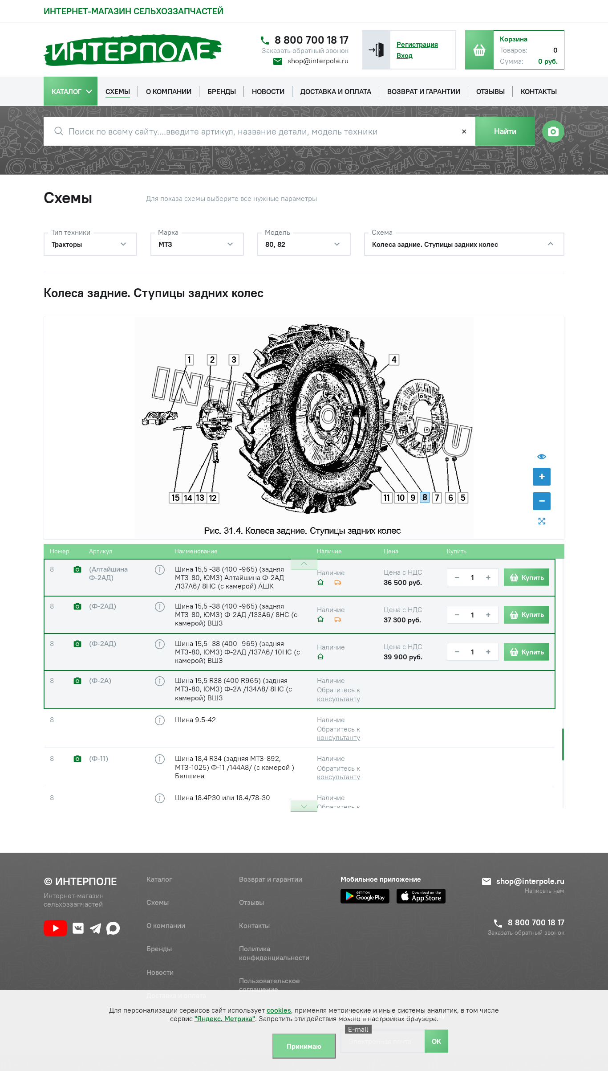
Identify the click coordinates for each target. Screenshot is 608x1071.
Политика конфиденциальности (274, 952)
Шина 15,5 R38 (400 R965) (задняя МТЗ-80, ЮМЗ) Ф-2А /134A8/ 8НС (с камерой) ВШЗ (233, 689)
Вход (405, 55)
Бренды (159, 948)
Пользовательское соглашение (269, 984)
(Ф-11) (98, 758)
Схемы (157, 902)
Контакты (254, 925)
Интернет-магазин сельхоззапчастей (133, 10)
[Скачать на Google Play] (364, 896)
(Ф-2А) (100, 680)
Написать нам (544, 891)
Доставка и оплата (176, 995)
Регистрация (417, 44)
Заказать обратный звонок (305, 50)
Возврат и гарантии (270, 879)
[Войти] (376, 49)
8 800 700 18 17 (312, 39)
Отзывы (251, 902)
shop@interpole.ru (318, 60)
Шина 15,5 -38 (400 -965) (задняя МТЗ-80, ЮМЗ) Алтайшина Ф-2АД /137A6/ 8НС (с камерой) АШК (229, 577)
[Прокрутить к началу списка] (304, 564)
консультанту (338, 698)
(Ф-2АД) (102, 606)
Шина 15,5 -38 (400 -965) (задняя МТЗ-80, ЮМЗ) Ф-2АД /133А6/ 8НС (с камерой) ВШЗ (236, 614)
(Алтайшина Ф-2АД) (108, 573)
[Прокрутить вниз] (304, 806)
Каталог (159, 879)
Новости (160, 972)
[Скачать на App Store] (421, 896)
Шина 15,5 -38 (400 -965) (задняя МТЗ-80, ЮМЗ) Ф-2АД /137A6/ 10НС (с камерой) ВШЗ (237, 652)
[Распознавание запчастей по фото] (553, 131)
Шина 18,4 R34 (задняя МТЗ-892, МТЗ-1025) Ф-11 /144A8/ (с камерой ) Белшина (234, 767)
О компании (165, 925)
